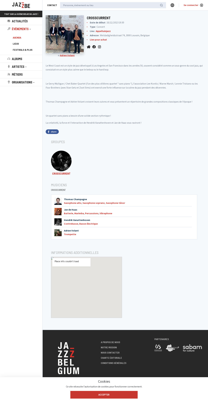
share (53, 131)
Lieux (16, 43)
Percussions (92, 213)
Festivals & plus (22, 49)
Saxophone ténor (115, 203)
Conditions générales (113, 362)
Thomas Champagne (75, 199)
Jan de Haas (70, 209)
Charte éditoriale (111, 357)
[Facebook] (94, 46)
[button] (19, 29)
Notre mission (109, 347)
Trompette (70, 234)
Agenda (17, 37)
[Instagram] (100, 46)
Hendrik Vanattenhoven (77, 220)
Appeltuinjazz (103, 31)
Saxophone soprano (94, 203)
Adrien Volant (67, 55)
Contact (52, 5)
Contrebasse (71, 223)
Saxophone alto (72, 203)
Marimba (79, 213)
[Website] (89, 46)
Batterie (68, 213)
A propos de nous (110, 342)
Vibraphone (106, 213)
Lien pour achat (98, 39)
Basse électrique (88, 223)
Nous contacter (110, 352)
